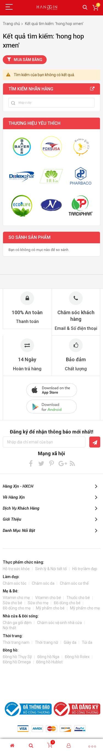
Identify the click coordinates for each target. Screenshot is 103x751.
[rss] (72, 463)
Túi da (87, 642)
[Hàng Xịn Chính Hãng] (47, 7)
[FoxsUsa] (51, 146)
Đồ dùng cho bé (67, 603)
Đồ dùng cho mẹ (16, 608)
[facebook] (30, 463)
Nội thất (9, 628)
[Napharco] (51, 205)
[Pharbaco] (80, 176)
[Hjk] (51, 176)
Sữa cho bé (12, 603)
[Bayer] (22, 146)
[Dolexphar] (22, 176)
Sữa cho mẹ (38, 603)
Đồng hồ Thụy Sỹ (17, 657)
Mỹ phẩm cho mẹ (85, 608)
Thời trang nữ (46, 642)
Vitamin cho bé (48, 597)
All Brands (92, 89)
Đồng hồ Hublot (49, 662)
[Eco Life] (22, 205)
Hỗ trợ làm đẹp (84, 569)
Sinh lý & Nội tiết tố (51, 569)
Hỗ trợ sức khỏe (16, 569)
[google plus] (62, 463)
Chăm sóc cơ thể (74, 583)
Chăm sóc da (43, 583)
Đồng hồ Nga (48, 657)
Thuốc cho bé (78, 597)
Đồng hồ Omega (17, 662)
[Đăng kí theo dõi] (94, 442)
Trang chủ (11, 23)
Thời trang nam (16, 642)
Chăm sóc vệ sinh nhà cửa (59, 622)
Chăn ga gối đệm (17, 622)
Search (85, 7)
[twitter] (41, 463)
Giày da (70, 642)
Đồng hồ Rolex (77, 657)
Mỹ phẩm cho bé (50, 608)
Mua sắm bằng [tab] (28, 59)
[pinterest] (51, 463)
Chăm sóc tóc (14, 583)
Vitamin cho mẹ (16, 597)
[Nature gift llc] (80, 146)
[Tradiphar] (80, 205)
